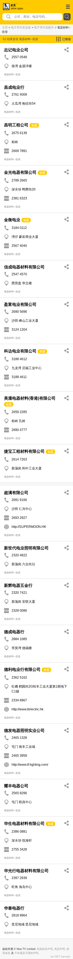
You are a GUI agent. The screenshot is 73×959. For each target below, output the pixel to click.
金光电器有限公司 (20, 172)
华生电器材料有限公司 (24, 823)
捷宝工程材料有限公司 (24, 451)
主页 (5, 27)
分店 (34, 125)
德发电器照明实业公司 (24, 730)
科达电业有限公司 (20, 351)
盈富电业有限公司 (20, 304)
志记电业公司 (16, 50)
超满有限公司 (16, 492)
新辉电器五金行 (18, 585)
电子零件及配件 (44, 27)
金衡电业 (12, 220)
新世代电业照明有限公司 (26, 548)
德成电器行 (14, 632)
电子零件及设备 (21, 27)
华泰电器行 (14, 908)
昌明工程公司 (16, 125)
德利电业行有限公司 (22, 669)
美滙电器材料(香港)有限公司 (30, 398)
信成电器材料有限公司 (24, 267)
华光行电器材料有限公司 (26, 870)
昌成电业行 (14, 87)
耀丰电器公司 (16, 786)
